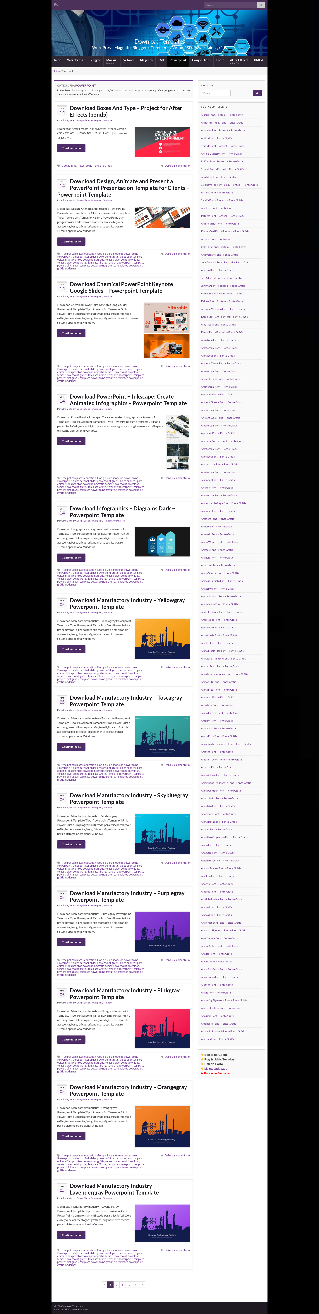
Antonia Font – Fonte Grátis (217, 192)
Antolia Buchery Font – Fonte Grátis (222, 153)
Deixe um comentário (177, 165)
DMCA (258, 60)
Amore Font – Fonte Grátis (216, 907)
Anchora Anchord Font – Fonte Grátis (222, 441)
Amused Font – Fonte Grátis (217, 270)
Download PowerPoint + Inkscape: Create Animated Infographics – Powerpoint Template (128, 399)
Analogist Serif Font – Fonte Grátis (221, 922)
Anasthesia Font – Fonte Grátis (219, 635)
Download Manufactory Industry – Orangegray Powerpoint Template (128, 1090)
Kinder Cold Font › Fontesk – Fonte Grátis (225, 231)
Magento (146, 60)
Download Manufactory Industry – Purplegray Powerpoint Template (127, 896)
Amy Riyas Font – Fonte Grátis (218, 324)
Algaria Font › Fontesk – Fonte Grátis (222, 114)
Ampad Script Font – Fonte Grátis (220, 666)
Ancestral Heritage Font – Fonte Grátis (223, 503)
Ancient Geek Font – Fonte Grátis (220, 417)
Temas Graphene (79, 1309)
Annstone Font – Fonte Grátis (218, 340)
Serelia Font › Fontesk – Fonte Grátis (222, 200)
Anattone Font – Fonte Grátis (218, 565)
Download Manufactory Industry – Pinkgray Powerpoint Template (125, 993)
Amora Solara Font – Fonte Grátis (220, 945)
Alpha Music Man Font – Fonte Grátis (222, 650)
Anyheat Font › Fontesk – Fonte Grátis (223, 130)
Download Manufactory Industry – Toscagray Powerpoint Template (126, 700)
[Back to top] (310, 1305)
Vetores (128, 61)
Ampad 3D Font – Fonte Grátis (218, 681)
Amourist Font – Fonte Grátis (218, 697)
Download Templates (159, 41)
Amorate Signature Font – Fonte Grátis (223, 930)
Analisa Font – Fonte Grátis (216, 953)
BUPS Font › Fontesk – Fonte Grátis (221, 277)
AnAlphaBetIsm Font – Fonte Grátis (222, 899)
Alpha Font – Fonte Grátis (216, 844)
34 (135, 1284)
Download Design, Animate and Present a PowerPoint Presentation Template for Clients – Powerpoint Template (123, 188)
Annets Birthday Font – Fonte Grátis (222, 122)
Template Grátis (102, 165)
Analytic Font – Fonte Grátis (217, 883)
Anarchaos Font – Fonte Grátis (218, 813)
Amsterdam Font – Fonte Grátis (219, 347)
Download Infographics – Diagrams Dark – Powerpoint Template (122, 511)
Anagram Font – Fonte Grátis (217, 1015)
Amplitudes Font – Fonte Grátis (219, 619)
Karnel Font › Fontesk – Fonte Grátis (222, 332)
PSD (161, 60)
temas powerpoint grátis (71, 262)
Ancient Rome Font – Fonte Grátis (221, 378)
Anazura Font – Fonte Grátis (217, 557)
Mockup (112, 61)
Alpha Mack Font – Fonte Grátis (219, 689)
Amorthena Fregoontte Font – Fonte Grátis (226, 782)
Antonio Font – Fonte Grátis (217, 239)
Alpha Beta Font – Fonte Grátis (219, 821)
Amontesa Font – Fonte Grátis (218, 1023)
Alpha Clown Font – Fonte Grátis (220, 775)
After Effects (239, 61)
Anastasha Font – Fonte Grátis (218, 728)
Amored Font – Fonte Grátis (217, 891)
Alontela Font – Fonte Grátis (217, 1039)
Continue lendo (71, 148)
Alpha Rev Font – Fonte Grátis (218, 627)
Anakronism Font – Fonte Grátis (219, 977)
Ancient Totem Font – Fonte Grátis (221, 363)
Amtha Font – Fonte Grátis (216, 138)
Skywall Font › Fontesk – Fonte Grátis (222, 169)
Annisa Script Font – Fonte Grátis (220, 223)
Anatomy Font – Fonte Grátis (218, 588)
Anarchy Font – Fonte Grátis (217, 767)
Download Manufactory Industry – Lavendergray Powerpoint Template (114, 1189)
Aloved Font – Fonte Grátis (216, 961)
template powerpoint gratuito (97, 265)
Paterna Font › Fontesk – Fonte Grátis (223, 215)
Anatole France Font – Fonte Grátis (221, 611)
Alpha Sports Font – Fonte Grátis (220, 573)
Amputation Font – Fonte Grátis (219, 604)
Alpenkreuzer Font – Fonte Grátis (220, 860)
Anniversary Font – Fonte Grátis (219, 254)
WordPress (75, 60)
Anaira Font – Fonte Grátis (216, 992)
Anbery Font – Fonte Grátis (217, 526)
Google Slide (68, 165)
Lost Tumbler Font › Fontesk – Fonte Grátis (226, 262)
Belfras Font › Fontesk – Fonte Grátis (222, 161)
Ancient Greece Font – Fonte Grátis (222, 402)
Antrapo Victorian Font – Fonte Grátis (223, 309)
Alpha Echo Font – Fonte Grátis (219, 736)
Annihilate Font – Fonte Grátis (218, 176)
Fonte (220, 60)
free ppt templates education (78, 253)
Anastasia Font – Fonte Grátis (218, 705)
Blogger (95, 60)
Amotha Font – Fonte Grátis (217, 751)
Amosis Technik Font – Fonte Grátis (221, 759)
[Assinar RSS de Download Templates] (56, 4)
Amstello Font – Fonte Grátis (217, 534)
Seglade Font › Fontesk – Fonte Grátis (223, 145)
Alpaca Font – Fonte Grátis (216, 914)
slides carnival (81, 256)
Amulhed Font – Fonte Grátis (217, 208)
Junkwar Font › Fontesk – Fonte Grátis (223, 285)
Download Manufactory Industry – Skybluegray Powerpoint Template (129, 798)
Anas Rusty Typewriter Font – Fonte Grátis (226, 743)
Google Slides (201, 60)
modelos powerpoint (125, 253)
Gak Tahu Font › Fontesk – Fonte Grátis (223, 246)
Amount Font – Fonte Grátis (217, 720)
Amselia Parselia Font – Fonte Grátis (222, 580)
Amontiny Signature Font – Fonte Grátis (224, 1000)
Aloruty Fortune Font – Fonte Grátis (222, 1008)
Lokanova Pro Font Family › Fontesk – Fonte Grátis (229, 184)
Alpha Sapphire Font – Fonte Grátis (221, 596)
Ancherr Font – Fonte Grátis (217, 487)
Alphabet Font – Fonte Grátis (218, 355)
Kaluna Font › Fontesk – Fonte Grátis (222, 301)
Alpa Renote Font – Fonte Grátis (220, 938)
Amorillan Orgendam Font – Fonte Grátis (224, 837)
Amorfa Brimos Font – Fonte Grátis (221, 868)
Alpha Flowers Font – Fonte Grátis (220, 712)
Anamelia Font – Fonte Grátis (218, 852)
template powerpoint (120, 262)
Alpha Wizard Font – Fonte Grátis (220, 542)
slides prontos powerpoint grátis (84, 259)
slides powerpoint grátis (104, 256)
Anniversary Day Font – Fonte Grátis (222, 293)
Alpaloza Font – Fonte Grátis (217, 876)
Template (107, 120)
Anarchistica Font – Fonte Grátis (220, 798)
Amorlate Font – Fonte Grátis (218, 806)
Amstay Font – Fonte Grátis (217, 549)
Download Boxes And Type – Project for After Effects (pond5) (126, 111)
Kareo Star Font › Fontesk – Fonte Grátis (224, 316)
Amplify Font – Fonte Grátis (217, 643)
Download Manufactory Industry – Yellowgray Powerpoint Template (127, 603)
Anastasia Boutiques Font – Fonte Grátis (224, 674)
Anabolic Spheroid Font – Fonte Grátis (223, 1031)
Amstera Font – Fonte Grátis (217, 518)
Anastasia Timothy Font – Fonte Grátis (223, 658)
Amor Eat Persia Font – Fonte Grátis (222, 969)
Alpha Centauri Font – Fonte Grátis (221, 790)
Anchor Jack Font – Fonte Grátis (219, 464)
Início (57, 60)
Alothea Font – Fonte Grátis (217, 984)
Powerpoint (178, 60)
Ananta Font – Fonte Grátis (217, 829)
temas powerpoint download (122, 259)
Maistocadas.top (214, 1068)
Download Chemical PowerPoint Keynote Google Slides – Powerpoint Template (121, 287)
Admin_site (66, 120)
